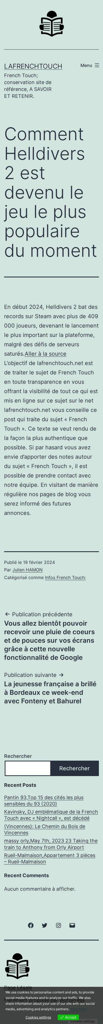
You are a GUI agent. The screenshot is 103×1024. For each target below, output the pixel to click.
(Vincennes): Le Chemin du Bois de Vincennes (44, 829)
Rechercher (18, 756)
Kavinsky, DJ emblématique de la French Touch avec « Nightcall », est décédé (51, 815)
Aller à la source (45, 353)
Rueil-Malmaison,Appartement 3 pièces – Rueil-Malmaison (49, 858)
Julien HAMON (27, 569)
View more (78, 1009)
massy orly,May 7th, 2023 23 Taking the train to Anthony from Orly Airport (51, 844)
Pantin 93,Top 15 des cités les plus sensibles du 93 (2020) (43, 801)
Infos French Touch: (65, 577)
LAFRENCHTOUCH (33, 66)
